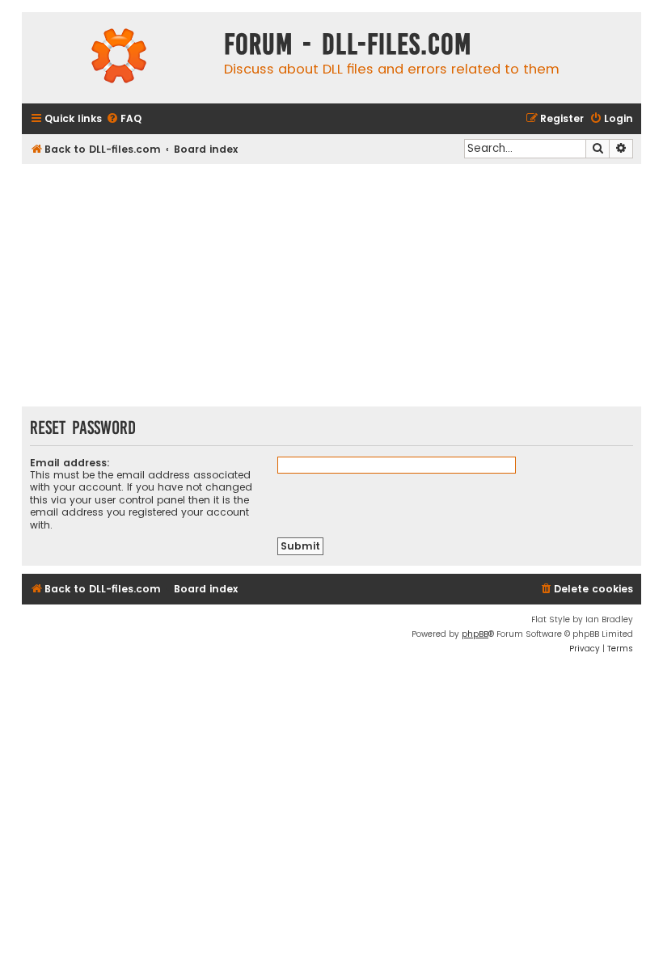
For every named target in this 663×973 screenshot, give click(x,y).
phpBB (475, 634)
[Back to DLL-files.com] (119, 57)
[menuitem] (123, 119)
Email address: (70, 463)
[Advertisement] (331, 285)
